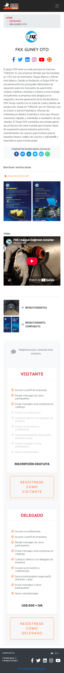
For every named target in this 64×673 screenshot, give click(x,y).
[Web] (49, 60)
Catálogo (15, 21)
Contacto (8, 653)
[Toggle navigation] (57, 6)
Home (9, 18)
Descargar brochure (18, 176)
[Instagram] (34, 60)
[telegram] (41, 153)
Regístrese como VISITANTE (32, 487)
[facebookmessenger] (22, 153)
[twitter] (35, 153)
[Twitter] (20, 60)
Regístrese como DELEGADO (32, 628)
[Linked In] (27, 60)
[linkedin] (28, 153)
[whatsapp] (47, 153)
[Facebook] (13, 60)
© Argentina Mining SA (32, 668)
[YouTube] (42, 60)
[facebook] (16, 153)
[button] (8, 201)
